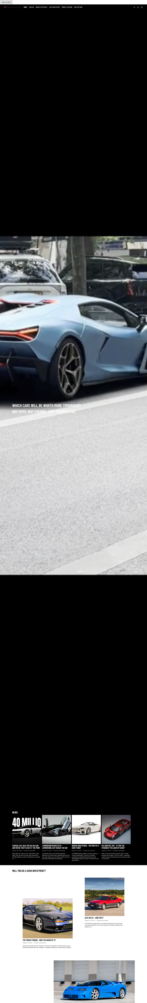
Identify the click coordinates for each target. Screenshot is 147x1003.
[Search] (134, 7)
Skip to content (6, 2)
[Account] (138, 7)
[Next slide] (133, 838)
